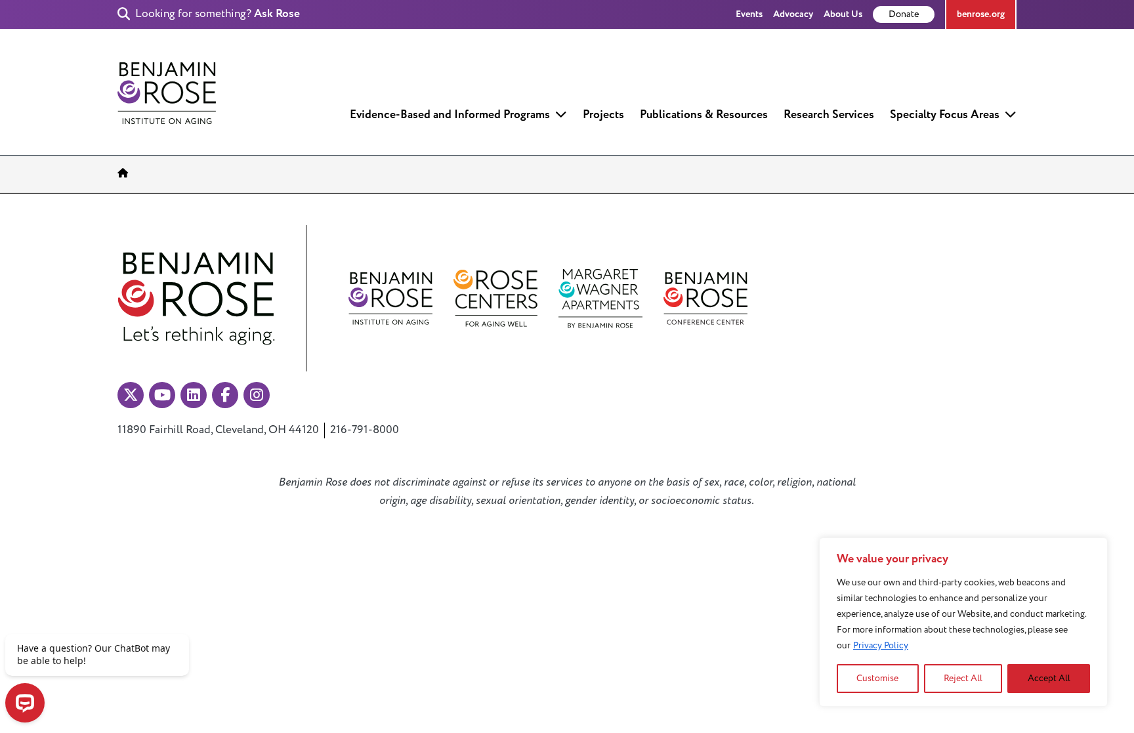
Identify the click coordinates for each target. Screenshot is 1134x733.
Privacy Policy (880, 645)
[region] (963, 622)
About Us (843, 14)
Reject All (963, 678)
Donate (904, 14)
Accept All (1049, 678)
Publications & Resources (704, 114)
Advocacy (793, 14)
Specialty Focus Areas (944, 114)
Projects (603, 114)
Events (749, 14)
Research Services (829, 114)
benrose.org (981, 14)
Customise (877, 678)
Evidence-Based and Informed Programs (450, 114)
